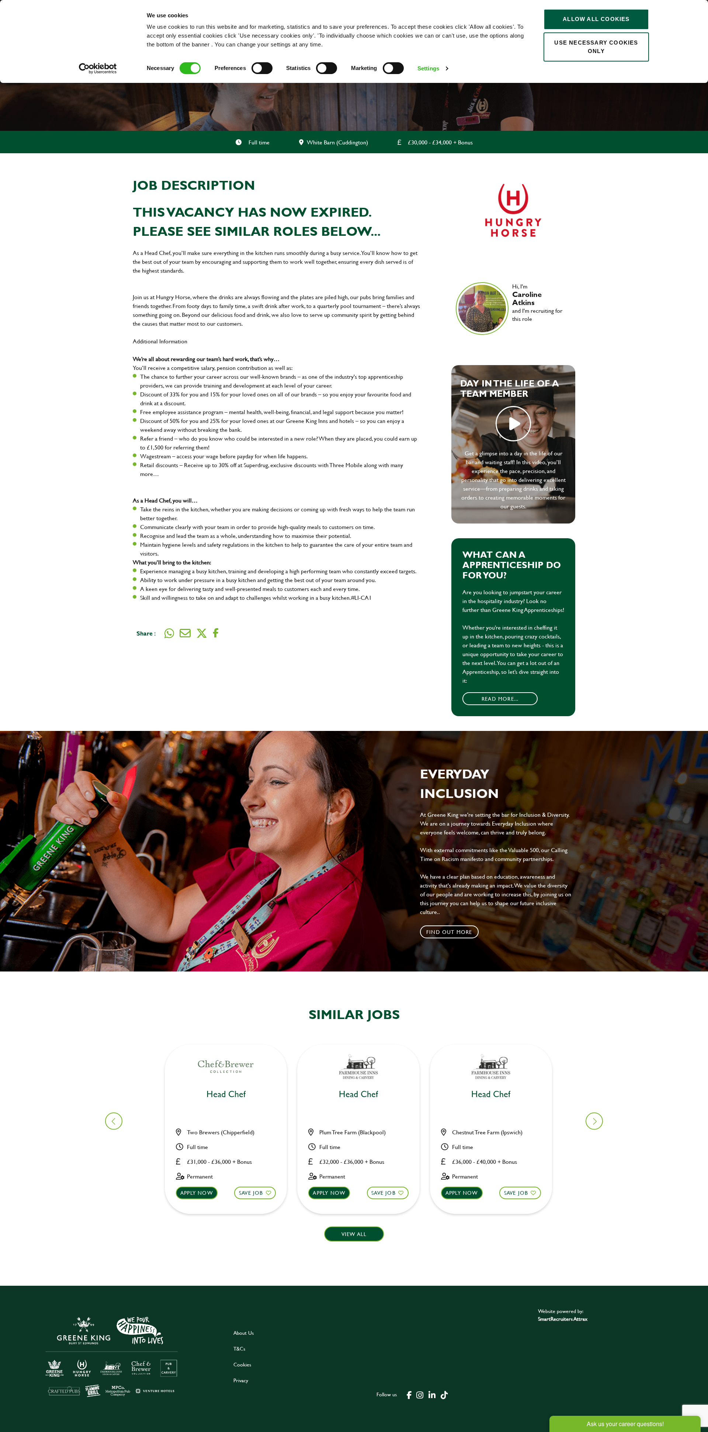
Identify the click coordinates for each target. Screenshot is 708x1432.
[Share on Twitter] (201, 633)
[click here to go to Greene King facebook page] (409, 1394)
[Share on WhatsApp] (169, 633)
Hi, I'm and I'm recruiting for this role (537, 302)
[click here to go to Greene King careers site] (111, 1356)
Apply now (196, 1193)
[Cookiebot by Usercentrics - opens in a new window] (98, 68)
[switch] (262, 68)
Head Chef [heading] (226, 1094)
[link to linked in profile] (518, 329)
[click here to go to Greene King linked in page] (431, 1394)
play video (513, 423)
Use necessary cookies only (596, 46)
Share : (146, 633)
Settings (428, 68)
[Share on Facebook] (216, 633)
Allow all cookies (596, 19)
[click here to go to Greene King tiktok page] (444, 1394)
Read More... (500, 699)
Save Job (251, 1193)
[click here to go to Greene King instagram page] (419, 1394)
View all (354, 1234)
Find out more (449, 932)
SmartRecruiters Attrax (562, 1319)
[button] (594, 1121)
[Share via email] (185, 633)
